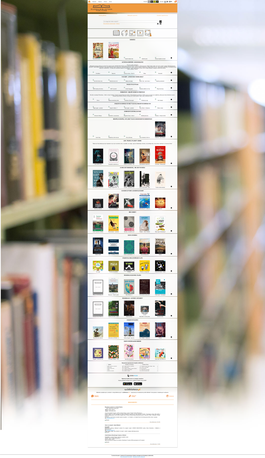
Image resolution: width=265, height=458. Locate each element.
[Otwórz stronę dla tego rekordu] (98, 50)
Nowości (94, 1)
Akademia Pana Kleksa (128, 369)
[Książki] (116, 36)
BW (152, 1)
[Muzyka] (124, 36)
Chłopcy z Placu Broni (110, 368)
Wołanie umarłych (127, 370)
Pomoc (105, 1)
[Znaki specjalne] (160, 24)
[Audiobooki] (132, 36)
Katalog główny (102, 15)
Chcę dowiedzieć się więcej (126, 456)
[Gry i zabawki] (148, 36)
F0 (165, 1)
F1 (167, 1)
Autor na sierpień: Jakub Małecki (112, 425)
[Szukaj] (160, 21)
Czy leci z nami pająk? (145, 367)
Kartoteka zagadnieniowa (162, 15)
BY (157, 1)
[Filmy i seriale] (140, 36)
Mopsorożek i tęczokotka (145, 369)
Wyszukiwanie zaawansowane (109, 23)
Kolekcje (118, 23)
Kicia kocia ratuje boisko (145, 370)
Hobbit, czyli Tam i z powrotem (112, 366)
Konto (110, 1)
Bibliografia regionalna (132, 15)
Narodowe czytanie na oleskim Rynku (114, 407)
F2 (170, 1)
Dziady (108, 369)
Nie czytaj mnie (144, 368)
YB (154, 1)
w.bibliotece (125, 392)
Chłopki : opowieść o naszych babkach (130, 368)
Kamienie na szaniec (110, 370)
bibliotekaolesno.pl (110, 418)
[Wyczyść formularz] (158, 24)
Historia (100, 1)
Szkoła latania (109, 367)
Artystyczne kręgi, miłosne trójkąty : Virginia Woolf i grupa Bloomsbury (153, 366)
